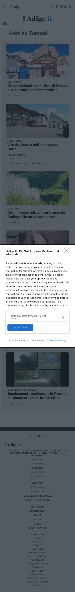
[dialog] (37, 296)
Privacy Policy (58, 340)
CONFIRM (20, 327)
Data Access (37, 340)
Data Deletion (17, 340)
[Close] (67, 251)
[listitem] (37, 317)
